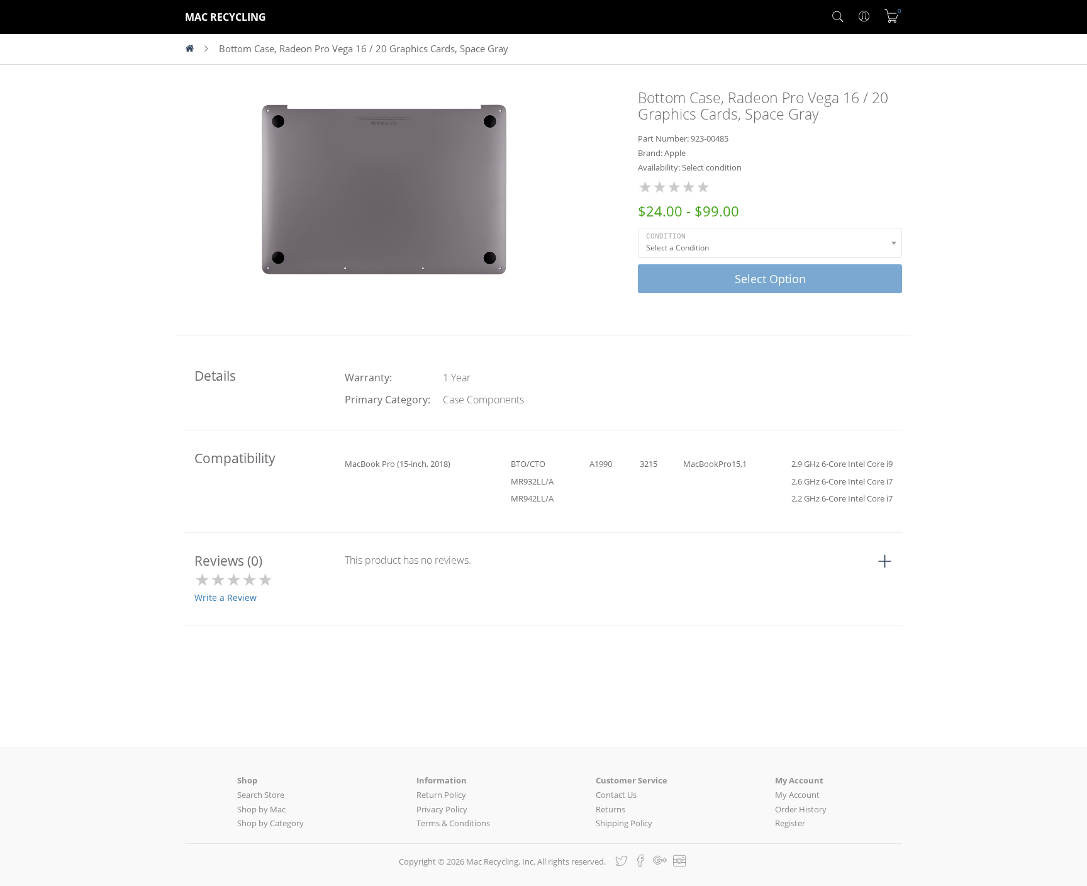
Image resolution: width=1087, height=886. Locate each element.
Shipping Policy (624, 823)
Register (790, 823)
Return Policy (441, 794)
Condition (666, 236)
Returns (610, 809)
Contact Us (616, 794)
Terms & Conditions (453, 823)
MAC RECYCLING (225, 17)
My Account (797, 794)
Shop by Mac (261, 809)
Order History (801, 809)
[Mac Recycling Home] (194, 49)
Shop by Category (270, 823)
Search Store (260, 794)
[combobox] (770, 243)
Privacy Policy (441, 809)
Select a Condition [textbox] (677, 247)
